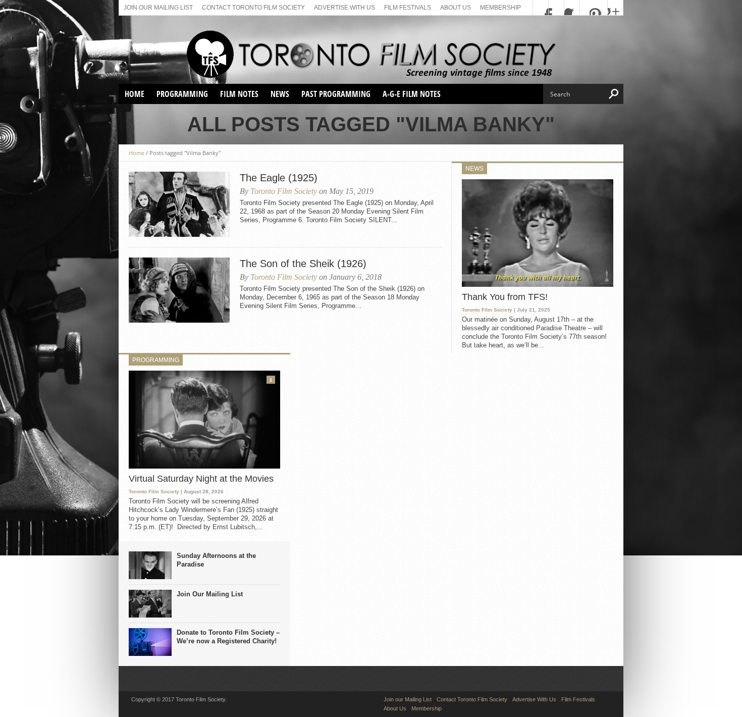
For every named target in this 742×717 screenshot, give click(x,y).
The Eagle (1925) (278, 177)
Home (134, 93)
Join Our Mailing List (210, 594)
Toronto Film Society (283, 191)
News (280, 93)
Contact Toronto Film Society (253, 7)
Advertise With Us (344, 7)
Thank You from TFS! (505, 297)
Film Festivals (407, 7)
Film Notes (239, 93)
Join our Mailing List (158, 7)
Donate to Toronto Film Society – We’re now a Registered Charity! (228, 637)
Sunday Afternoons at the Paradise (216, 560)
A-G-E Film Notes (412, 93)
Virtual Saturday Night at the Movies (201, 479)
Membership (500, 7)
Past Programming (335, 93)
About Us (455, 7)
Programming (182, 93)
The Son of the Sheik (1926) (303, 263)
